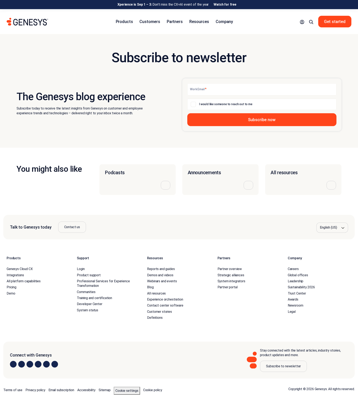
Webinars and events (162, 281)
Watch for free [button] (225, 4)
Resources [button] (199, 21)
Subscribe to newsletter (283, 366)
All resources (156, 293)
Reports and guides (161, 269)
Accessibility (86, 390)
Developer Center (89, 304)
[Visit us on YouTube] (46, 364)
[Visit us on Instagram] (21, 364)
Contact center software (165, 305)
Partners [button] (175, 21)
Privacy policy (35, 390)
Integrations (15, 275)
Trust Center (297, 293)
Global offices (298, 275)
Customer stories (159, 312)
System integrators (231, 281)
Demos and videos (160, 275)
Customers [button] (149, 21)
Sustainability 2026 (301, 287)
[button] (302, 21)
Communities (86, 292)
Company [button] (224, 21)
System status (87, 310)
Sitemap (105, 390)
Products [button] (124, 21)
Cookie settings (126, 391)
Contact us (72, 227)
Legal (292, 312)
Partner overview (230, 269)
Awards (293, 299)
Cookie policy (152, 390)
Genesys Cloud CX (20, 269)
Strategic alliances (231, 275)
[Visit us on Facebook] (38, 364)
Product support (89, 275)
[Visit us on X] (30, 364)
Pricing (11, 287)
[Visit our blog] (54, 364)
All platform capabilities (24, 281)
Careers (293, 269)
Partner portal (228, 287)
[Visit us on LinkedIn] (13, 364)
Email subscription (61, 390)
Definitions (154, 318)
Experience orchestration (165, 299)
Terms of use (12, 390)
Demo (11, 293)
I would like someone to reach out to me (225, 104)
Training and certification (94, 298)
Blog (150, 287)
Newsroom (295, 305)
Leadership (295, 281)
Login (81, 269)
